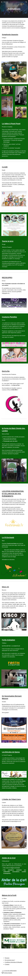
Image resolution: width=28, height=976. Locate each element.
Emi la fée (6, 371)
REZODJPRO (7, 278)
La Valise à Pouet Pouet (11, 124)
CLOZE (5, 167)
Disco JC (5, 587)
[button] (1, 2)
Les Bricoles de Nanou (11, 752)
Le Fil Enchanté (8, 537)
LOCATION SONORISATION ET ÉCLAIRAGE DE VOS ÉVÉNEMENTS (13, 493)
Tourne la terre (7, 241)
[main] (14, 9)
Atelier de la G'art (9, 858)
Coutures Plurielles (9, 317)
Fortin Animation (8, 640)
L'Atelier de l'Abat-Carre (11, 799)
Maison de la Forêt (9, 895)
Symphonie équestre (10, 34)
